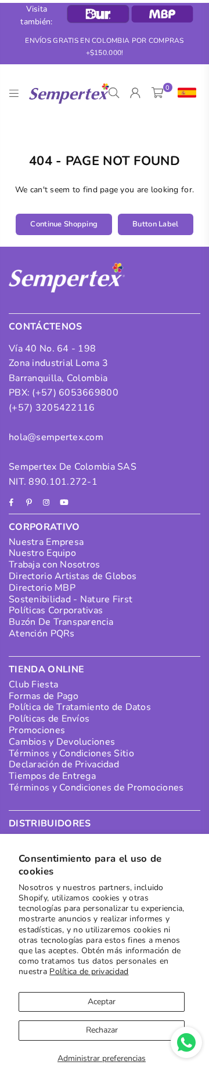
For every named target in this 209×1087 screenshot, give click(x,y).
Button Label (155, 224)
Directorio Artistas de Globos (72, 576)
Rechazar (102, 1029)
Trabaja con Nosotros (54, 564)
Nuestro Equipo (42, 553)
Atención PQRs (42, 633)
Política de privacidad (88, 971)
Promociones (37, 730)
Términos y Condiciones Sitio (71, 753)
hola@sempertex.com (56, 437)
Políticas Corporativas (56, 610)
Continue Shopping (64, 224)
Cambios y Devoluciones (62, 741)
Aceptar (102, 1001)
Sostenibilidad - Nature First (70, 599)
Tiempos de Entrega (52, 776)
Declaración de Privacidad (64, 764)
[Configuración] (184, 93)
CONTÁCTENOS (45, 326)
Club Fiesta (33, 684)
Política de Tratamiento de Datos (80, 707)
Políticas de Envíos (49, 718)
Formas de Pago (43, 696)
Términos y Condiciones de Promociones (96, 787)
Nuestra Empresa (46, 542)
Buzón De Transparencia (61, 622)
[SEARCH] (114, 93)
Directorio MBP (42, 587)
